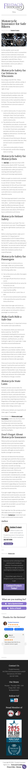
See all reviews (9, 629)
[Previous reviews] (2, 643)
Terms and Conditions (17, 764)
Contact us (11, 515)
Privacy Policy (11, 767)
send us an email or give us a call (13, 572)
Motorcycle (11, 553)
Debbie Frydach (16, 527)
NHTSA (6, 163)
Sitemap (18, 767)
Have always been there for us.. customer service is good (13, 643)
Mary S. (11, 635)
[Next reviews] (25, 643)
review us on (18, 629)
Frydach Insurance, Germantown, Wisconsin (14, 6)
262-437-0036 (8, 539)
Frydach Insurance (13, 622)
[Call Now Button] (24, 767)
